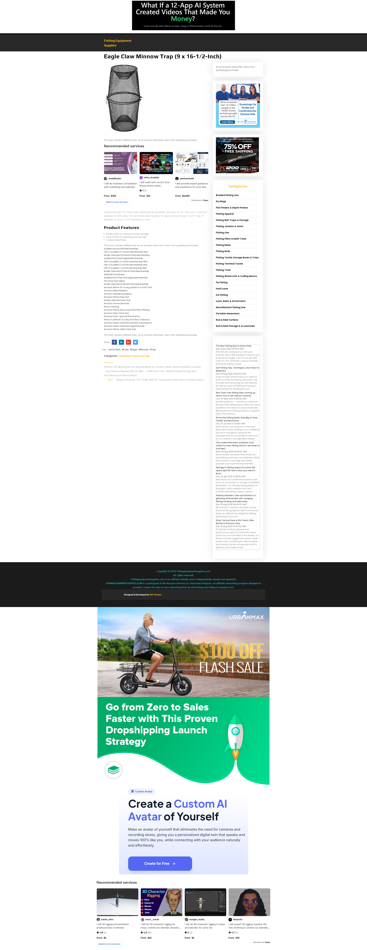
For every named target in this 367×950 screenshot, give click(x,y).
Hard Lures (222, 288)
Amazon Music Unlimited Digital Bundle (124, 326)
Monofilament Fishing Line (230, 307)
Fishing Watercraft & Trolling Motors (236, 276)
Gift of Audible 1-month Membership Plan (125, 267)
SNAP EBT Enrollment (114, 274)
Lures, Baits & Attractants (231, 301)
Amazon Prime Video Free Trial (120, 329)
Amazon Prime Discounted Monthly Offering (127, 309)
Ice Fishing (222, 294)
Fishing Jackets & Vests (229, 226)
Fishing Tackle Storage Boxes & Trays (237, 257)
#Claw (125, 349)
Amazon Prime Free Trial (116, 296)
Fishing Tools (223, 269)
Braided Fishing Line (227, 195)
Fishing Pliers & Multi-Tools (231, 238)
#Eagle (133, 349)
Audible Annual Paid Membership (121, 248)
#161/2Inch (114, 349)
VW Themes (155, 594)
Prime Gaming (111, 306)
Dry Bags (221, 201)
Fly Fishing (222, 282)
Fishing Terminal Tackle (229, 263)
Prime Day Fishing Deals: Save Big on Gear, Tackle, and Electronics (237, 419)
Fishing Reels (223, 245)
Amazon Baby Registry (116, 290)
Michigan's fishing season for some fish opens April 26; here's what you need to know (235, 470)
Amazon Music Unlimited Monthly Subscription (128, 322)
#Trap (153, 349)
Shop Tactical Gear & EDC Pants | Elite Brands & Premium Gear (235, 522)
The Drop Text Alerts (114, 280)
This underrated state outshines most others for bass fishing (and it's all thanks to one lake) (238, 445)
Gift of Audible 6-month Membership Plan (126, 264)
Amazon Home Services (116, 303)
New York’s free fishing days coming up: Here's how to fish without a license (236, 394)
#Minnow (143, 349)
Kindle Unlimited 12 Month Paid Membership (126, 271)
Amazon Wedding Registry (118, 293)
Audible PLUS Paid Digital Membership (123, 258)
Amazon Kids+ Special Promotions (122, 316)
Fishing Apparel (225, 213)
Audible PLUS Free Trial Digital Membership (126, 277)
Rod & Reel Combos (227, 319)
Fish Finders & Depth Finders (232, 207)
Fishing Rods (223, 251)
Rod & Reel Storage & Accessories (235, 326)
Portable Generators (228, 313)
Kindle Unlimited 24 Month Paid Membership (127, 255)
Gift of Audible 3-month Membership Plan (126, 261)
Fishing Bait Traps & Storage (134, 356)
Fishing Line (222, 232)
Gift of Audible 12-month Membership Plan (126, 251)
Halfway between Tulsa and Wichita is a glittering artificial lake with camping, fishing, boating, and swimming (236, 498)
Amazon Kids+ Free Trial (116, 313)
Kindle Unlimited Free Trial (117, 300)
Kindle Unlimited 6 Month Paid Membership (126, 284)
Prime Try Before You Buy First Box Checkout (127, 319)
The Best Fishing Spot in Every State (233, 345)
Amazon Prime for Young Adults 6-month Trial (128, 287)
